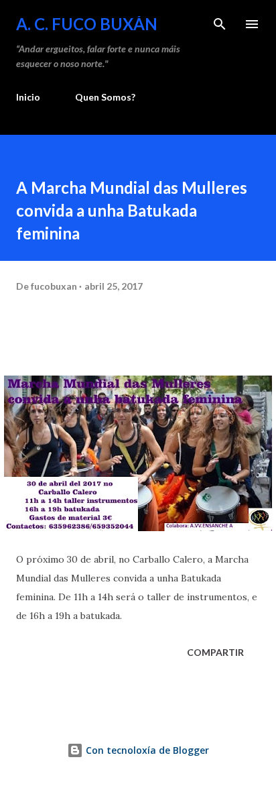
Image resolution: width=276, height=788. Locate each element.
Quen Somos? (105, 97)
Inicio (28, 97)
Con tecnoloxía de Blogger (146, 750)
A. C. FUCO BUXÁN (86, 24)
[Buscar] (220, 24)
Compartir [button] (215, 652)
